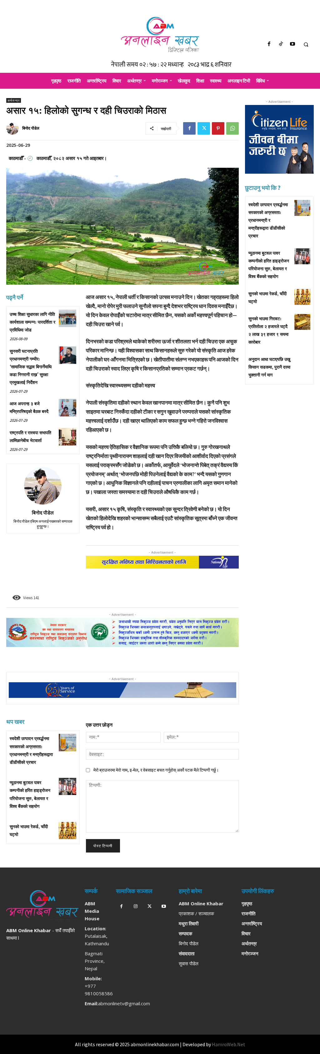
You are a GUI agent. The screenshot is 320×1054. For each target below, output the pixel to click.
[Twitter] (204, 128)
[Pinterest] (218, 128)
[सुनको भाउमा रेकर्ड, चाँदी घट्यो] (67, 830)
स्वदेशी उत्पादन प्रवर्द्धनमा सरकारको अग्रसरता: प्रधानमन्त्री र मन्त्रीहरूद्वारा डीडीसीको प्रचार (268, 220)
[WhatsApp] (232, 128)
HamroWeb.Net (228, 1044)
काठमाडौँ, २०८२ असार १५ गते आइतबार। (72, 158)
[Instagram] (135, 906)
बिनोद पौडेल (30, 128)
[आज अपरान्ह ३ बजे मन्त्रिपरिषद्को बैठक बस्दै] (67, 407)
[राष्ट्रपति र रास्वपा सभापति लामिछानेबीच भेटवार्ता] (67, 436)
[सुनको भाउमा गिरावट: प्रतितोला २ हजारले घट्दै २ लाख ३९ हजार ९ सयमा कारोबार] (302, 322)
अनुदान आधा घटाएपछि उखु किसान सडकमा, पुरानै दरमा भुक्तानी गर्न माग (269, 367)
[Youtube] (292, 44)
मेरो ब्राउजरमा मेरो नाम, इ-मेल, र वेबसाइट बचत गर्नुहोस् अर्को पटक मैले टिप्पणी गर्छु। (156, 770)
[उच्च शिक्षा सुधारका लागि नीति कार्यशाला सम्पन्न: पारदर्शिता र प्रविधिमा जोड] (67, 318)
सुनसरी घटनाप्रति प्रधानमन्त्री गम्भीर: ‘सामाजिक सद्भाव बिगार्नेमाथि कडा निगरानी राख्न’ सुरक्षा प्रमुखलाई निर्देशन (31, 367)
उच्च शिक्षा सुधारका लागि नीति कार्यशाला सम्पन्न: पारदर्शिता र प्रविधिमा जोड (32, 322)
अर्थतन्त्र (14, 100)
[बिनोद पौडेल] (13, 128)
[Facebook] (269, 44)
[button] (306, 44)
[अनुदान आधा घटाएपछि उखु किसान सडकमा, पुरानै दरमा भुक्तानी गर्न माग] (302, 362)
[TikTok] (281, 44)
